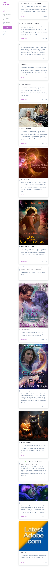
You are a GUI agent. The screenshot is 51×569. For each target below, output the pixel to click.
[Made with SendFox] (4, 33)
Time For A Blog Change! (27, 503)
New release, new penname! (28, 44)
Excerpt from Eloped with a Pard (29, 391)
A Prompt (23, 553)
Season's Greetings (26, 84)
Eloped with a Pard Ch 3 (27, 180)
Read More (24, 143)
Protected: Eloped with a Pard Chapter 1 (31, 269)
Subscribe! (8, 27)
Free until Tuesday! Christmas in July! (30, 23)
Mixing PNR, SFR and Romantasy (29, 246)
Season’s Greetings (26, 128)
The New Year (24, 64)
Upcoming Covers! (25, 329)
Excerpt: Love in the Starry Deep (29, 464)
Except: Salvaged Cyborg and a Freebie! (31, 3)
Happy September (26, 442)
